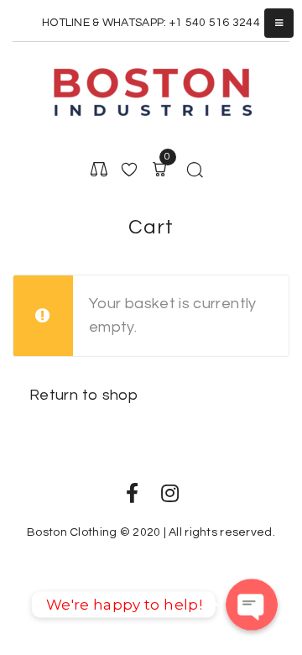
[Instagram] (170, 493)
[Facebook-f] (132, 493)
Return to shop (83, 395)
